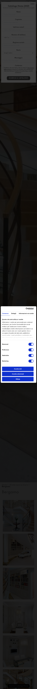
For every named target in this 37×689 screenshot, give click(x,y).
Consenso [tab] (5, 313)
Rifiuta (18, 379)
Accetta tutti (18, 369)
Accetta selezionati (18, 374)
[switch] (31, 349)
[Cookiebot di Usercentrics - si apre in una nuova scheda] (26, 309)
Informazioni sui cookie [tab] (26, 313)
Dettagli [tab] (13, 313)
